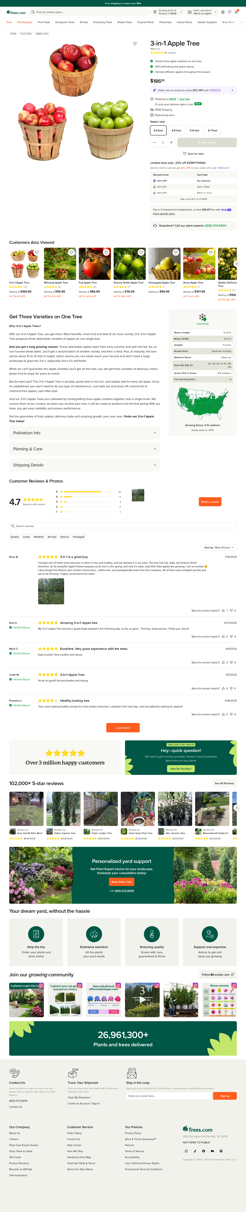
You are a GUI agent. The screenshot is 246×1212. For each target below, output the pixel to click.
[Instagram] (186, 1151)
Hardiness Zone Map (79, 1157)
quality (15, 536)
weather (39, 536)
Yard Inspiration (18, 1175)
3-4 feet (158, 130)
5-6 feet (194, 130)
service (64, 536)
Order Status (74, 1133)
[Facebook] (203, 1151)
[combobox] (219, 547)
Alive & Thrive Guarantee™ (140, 1139)
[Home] (16, 12)
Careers (13, 1139)
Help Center (74, 1145)
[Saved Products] (230, 12)
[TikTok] (195, 1151)
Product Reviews (19, 1163)
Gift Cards (15, 1157)
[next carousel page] (236, 263)
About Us (14, 1133)
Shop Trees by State (20, 1151)
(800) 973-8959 (215, 225)
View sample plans (164, 213)
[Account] (223, 12)
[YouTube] (212, 1151)
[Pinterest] (221, 1151)
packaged (78, 536)
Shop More (228, 22)
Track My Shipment (79, 1097)
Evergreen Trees (64, 22)
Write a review (210, 501)
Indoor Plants (184, 22)
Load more (123, 727)
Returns (129, 1145)
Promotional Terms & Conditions (143, 1169)
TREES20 (222, 168)
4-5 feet (176, 130)
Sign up (224, 1095)
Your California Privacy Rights (142, 1163)
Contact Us (15, 1106)
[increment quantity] (171, 142)
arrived (52, 536)
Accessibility (132, 1157)
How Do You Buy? (180, 768)
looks (26, 536)
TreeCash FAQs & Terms (81, 1163)
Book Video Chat (122, 881)
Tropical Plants (145, 22)
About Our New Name (80, 1169)
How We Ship (75, 1151)
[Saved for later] (135, 43)
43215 (172, 98)
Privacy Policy (133, 1133)
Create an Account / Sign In (84, 1103)
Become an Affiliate (20, 1169)
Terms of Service (134, 1151)
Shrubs (84, 22)
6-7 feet (212, 130)
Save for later (196, 153)
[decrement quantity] (154, 142)
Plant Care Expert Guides (23, 1145)
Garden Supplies (207, 22)
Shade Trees (124, 22)
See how (185, 98)
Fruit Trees (44, 22)
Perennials (165, 22)
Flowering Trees (102, 22)
